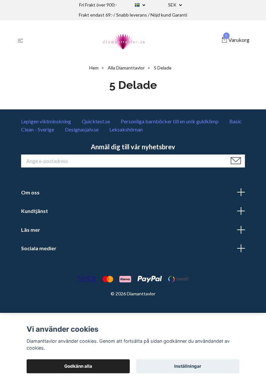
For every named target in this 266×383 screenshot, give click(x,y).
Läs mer (30, 230)
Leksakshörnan (126, 129)
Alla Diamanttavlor (126, 67)
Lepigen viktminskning (46, 121)
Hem (94, 67)
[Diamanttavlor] (123, 40)
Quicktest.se (96, 121)
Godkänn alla (78, 366)
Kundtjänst (34, 211)
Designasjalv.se (82, 129)
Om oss (30, 192)
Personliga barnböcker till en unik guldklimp (170, 121)
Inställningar (187, 366)
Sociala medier (38, 248)
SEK (172, 4)
